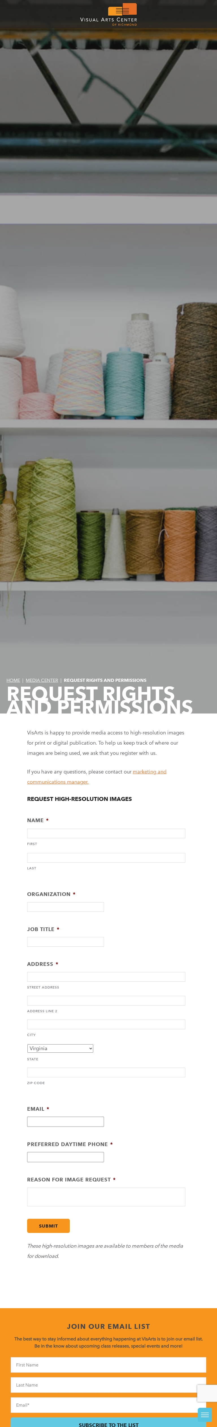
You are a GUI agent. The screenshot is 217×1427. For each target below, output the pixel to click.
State (32, 1059)
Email (38, 1109)
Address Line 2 (42, 1011)
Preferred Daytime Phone (70, 1144)
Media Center (42, 680)
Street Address (43, 987)
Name (38, 820)
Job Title (43, 929)
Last (31, 868)
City (31, 1035)
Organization (51, 894)
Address (42, 964)
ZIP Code (36, 1083)
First (32, 844)
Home (13, 680)
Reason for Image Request (71, 1180)
